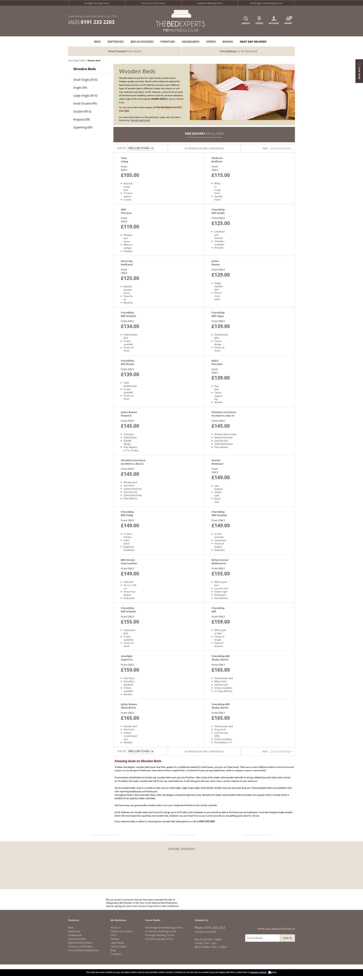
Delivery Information (122, 931)
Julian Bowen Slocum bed (216, 266)
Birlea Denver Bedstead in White (220, 563)
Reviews (115, 939)
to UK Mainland (238, 51)
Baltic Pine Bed (217, 362)
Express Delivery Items (80, 942)
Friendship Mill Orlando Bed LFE (128, 316)
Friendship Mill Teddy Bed (127, 515)
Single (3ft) (80, 87)
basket (288, 20)
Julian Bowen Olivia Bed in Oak (129, 708)
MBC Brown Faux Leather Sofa (129, 563)
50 (219, 148)
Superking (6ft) (82, 127)
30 (216, 148)
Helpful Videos (119, 946)
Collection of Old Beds (80, 946)
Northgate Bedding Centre (97, 3)
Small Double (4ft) (85, 103)
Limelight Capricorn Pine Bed (127, 659)
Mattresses (74, 931)
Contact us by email (205, 931)
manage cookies (258, 972)
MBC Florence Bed (126, 213)
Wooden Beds (94, 60)
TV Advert (116, 954)
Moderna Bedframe (218, 159)
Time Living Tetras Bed (125, 163)
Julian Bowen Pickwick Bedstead (129, 415)
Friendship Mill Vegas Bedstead (218, 316)
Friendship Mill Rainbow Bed (218, 613)
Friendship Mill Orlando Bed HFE (128, 611)
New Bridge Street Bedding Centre (266, 3)
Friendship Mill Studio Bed (218, 213)
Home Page (73, 60)
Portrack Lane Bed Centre (153, 3)
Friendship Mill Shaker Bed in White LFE (221, 659)
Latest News (117, 942)
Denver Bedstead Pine (217, 464)
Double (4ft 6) (82, 111)
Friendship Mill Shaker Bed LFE (128, 364)
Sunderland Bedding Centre (210, 3)
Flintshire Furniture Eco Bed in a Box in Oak (133, 464)
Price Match (125, 51)
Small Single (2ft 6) (85, 79)
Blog (113, 950)
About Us (116, 927)
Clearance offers (77, 939)
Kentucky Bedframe (127, 262)
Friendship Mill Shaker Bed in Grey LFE (221, 708)
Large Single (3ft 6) (85, 95)
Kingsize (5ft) (81, 119)
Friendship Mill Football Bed (219, 515)
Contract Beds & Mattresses (83, 950)
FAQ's (114, 935)
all (222, 148)
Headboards (75, 935)
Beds (83, 60)
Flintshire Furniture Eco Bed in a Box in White (224, 415)
